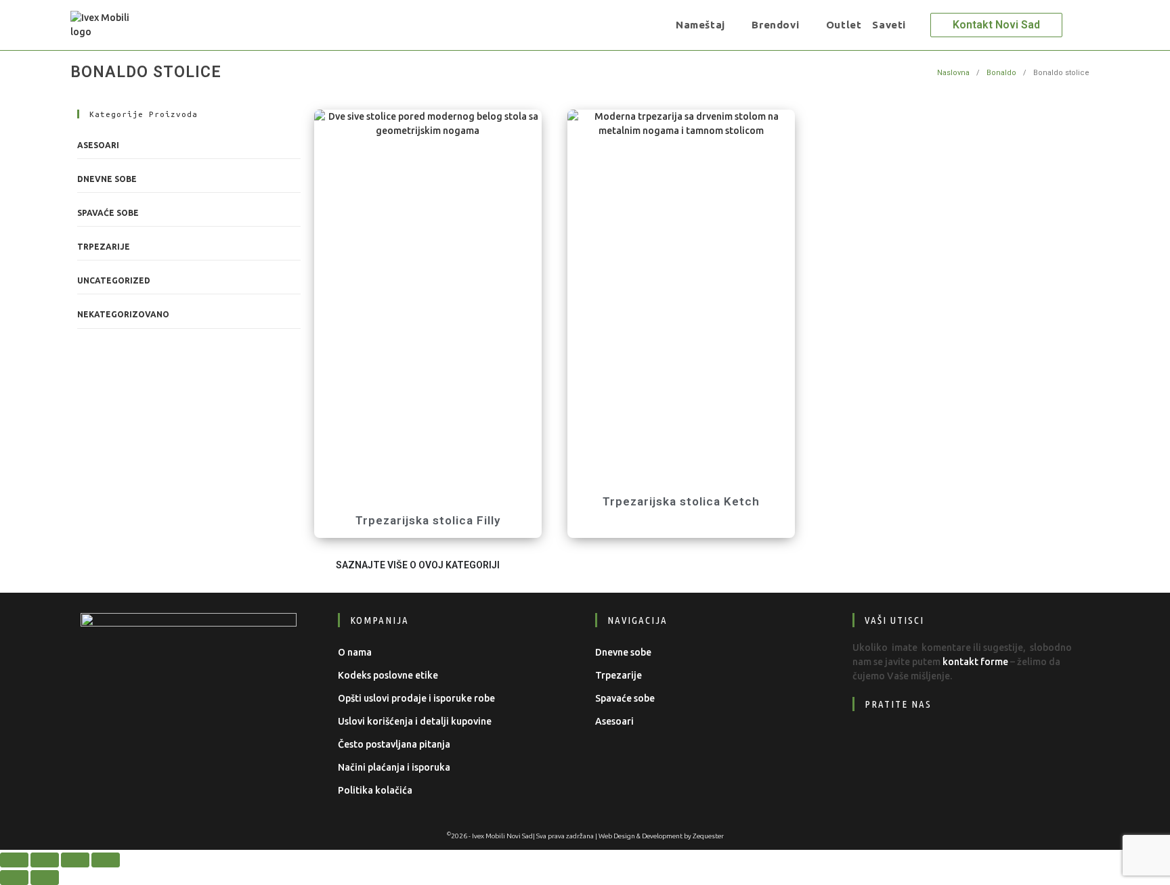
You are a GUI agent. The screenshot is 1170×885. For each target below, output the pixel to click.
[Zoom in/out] (14, 860)
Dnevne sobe (107, 179)
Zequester (708, 836)
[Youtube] (955, 745)
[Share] (75, 860)
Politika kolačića (375, 790)
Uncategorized (113, 280)
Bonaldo (1001, 72)
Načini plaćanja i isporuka (394, 767)
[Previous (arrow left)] (14, 877)
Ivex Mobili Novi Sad (502, 836)
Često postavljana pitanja (394, 744)
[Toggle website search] (920, 25)
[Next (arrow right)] (44, 877)
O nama (355, 652)
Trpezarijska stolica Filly (427, 520)
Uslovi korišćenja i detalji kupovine (415, 721)
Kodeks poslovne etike (388, 675)
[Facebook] (873, 745)
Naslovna (953, 72)
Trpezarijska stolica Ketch (681, 501)
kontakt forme (975, 661)
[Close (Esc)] (105, 860)
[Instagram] (914, 745)
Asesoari (98, 145)
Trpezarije (103, 246)
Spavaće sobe (108, 212)
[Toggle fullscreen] (44, 860)
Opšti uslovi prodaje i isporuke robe (416, 698)
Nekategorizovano (123, 314)
